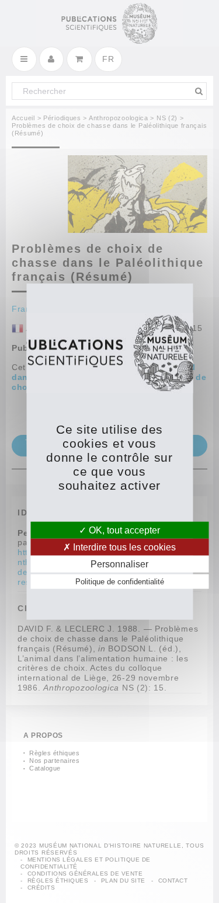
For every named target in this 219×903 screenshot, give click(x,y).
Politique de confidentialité (119, 581)
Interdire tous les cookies (123, 547)
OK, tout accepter (123, 530)
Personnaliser (119, 564)
